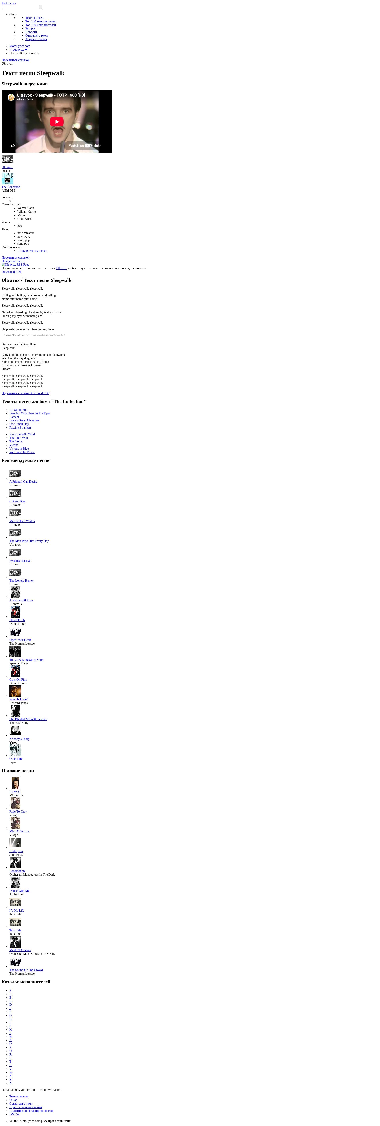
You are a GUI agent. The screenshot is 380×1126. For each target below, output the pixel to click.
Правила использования (26, 1107)
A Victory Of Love (21, 600)
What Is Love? (19, 699)
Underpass (16, 851)
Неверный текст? (13, 261)
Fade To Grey (18, 811)
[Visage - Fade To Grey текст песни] (15, 808)
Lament (14, 416)
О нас (13, 1100)
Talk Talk (15, 930)
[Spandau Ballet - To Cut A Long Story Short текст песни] (15, 656)
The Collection (11, 187)
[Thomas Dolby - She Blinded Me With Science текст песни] (15, 715)
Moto (9, 3)
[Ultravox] (7, 163)
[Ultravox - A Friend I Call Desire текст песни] (15, 478)
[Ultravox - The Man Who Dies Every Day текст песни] (15, 537)
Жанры (30, 28)
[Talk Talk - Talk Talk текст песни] (15, 926)
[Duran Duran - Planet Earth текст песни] (15, 616)
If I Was (14, 791)
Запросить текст (36, 39)
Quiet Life (16, 758)
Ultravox (7, 167)
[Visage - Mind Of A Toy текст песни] (15, 827)
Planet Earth (17, 620)
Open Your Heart (20, 640)
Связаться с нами (21, 1103)
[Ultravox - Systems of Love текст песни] (15, 557)
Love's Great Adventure (24, 420)
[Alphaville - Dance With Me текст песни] (15, 887)
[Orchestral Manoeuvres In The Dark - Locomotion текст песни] (15, 867)
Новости (31, 32)
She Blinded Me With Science (28, 719)
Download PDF (12, 271)
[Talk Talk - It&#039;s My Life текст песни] (15, 907)
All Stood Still (18, 409)
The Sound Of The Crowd (26, 970)
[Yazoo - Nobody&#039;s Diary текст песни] (15, 735)
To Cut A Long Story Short (27, 659)
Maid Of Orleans (20, 950)
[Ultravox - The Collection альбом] (7, 183)
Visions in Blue (19, 448)
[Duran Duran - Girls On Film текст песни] (15, 676)
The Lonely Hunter (22, 580)
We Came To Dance (22, 452)
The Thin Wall (19, 437)
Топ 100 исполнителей (40, 25)
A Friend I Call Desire (23, 481)
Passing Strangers (20, 427)
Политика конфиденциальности (31, 1110)
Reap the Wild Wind (22, 434)
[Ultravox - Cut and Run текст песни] (15, 497)
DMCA (14, 1114)
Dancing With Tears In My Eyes (30, 413)
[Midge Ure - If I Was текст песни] (15, 788)
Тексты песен (34, 17)
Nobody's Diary (19, 739)
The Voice (16, 441)
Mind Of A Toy (19, 831)
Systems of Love (20, 560)
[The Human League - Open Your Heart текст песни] (15, 636)
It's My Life (17, 910)
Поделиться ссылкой (15, 60)
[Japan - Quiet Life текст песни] (15, 755)
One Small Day (19, 424)
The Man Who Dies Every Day (29, 541)
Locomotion (17, 871)
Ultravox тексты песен (32, 250)
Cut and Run (18, 501)
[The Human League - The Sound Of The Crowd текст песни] (15, 966)
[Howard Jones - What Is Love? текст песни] (15, 695)
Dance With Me (19, 890)
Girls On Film (18, 679)
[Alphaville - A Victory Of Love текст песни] (15, 596)
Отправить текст (36, 35)
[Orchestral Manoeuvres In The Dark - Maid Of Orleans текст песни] (15, 946)
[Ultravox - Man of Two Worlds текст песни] (15, 517)
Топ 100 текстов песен (40, 21)
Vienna (14, 445)
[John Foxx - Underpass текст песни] (15, 847)
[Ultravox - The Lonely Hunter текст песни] (15, 577)
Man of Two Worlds (22, 521)
